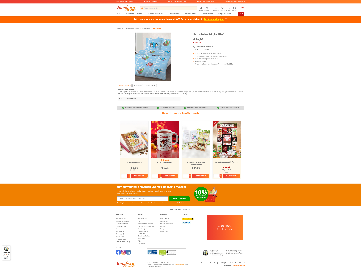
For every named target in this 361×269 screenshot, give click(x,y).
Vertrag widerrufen (239, 265)
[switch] (6, 258)
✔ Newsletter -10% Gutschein (125, 2)
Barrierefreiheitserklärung (146, 226)
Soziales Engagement (166, 224)
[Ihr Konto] (228, 8)
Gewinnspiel (164, 231)
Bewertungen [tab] (137, 85)
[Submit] (142, 8)
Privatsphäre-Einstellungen (210, 263)
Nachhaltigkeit (142, 229)
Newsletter (141, 238)
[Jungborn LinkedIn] (128, 252)
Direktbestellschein (144, 236)
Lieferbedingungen (121, 226)
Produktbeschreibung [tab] (124, 85)
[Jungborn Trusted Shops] (223, 252)
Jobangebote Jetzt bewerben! (225, 228)
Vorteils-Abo (120, 231)
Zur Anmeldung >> (214, 19)
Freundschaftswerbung (123, 242)
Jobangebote (164, 221)
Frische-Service (120, 236)
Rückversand (120, 234)
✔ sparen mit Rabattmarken (205, 2)
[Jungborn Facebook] (118, 252)
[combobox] (168, 8)
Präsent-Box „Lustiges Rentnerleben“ (196, 163)
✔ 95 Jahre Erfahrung (150, 2)
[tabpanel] (180, 95)
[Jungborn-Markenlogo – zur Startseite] (126, 8)
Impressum (141, 244)
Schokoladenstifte (134, 162)
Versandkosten (179, 265)
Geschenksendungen (122, 224)
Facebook (163, 226)
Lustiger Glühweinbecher (165, 162)
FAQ (139, 221)
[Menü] (9, 246)
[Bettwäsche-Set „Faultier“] (153, 57)
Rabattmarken (120, 229)
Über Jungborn (164, 218)
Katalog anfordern (121, 239)
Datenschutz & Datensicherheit (235, 263)
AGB (139, 241)
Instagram (163, 229)
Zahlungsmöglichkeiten (123, 221)
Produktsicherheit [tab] (150, 85)
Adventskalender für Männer (226, 162)
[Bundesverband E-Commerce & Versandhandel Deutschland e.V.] (152, 252)
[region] (153, 57)
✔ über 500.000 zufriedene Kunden (176, 2)
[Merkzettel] (222, 8)
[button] (201, 8)
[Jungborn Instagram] (123, 252)
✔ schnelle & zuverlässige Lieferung (234, 2)
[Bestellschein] (216, 8)
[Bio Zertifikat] (172, 252)
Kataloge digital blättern (145, 224)
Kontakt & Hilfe (142, 218)
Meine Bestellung (121, 218)
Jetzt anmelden (179, 199)
